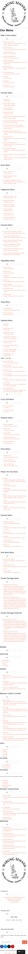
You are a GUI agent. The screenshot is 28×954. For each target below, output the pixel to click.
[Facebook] (2, 946)
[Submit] (24, 942)
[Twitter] (5, 946)
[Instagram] (9, 946)
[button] (14, 28)
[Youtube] (12, 946)
